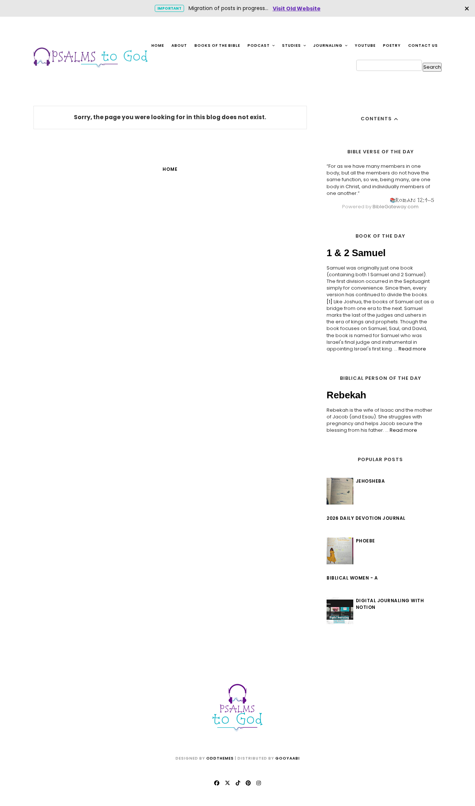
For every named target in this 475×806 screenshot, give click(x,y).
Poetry (392, 45)
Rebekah (346, 395)
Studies (292, 45)
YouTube (365, 45)
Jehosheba (370, 481)
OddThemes (220, 758)
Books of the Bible (217, 45)
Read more (412, 348)
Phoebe (365, 541)
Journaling (328, 45)
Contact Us (423, 45)
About (179, 45)
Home (157, 45)
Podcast (259, 45)
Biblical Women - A (352, 578)
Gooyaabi (287, 758)
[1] (329, 301)
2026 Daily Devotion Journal (366, 518)
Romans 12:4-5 (415, 200)
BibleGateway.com (396, 206)
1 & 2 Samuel (356, 252)
